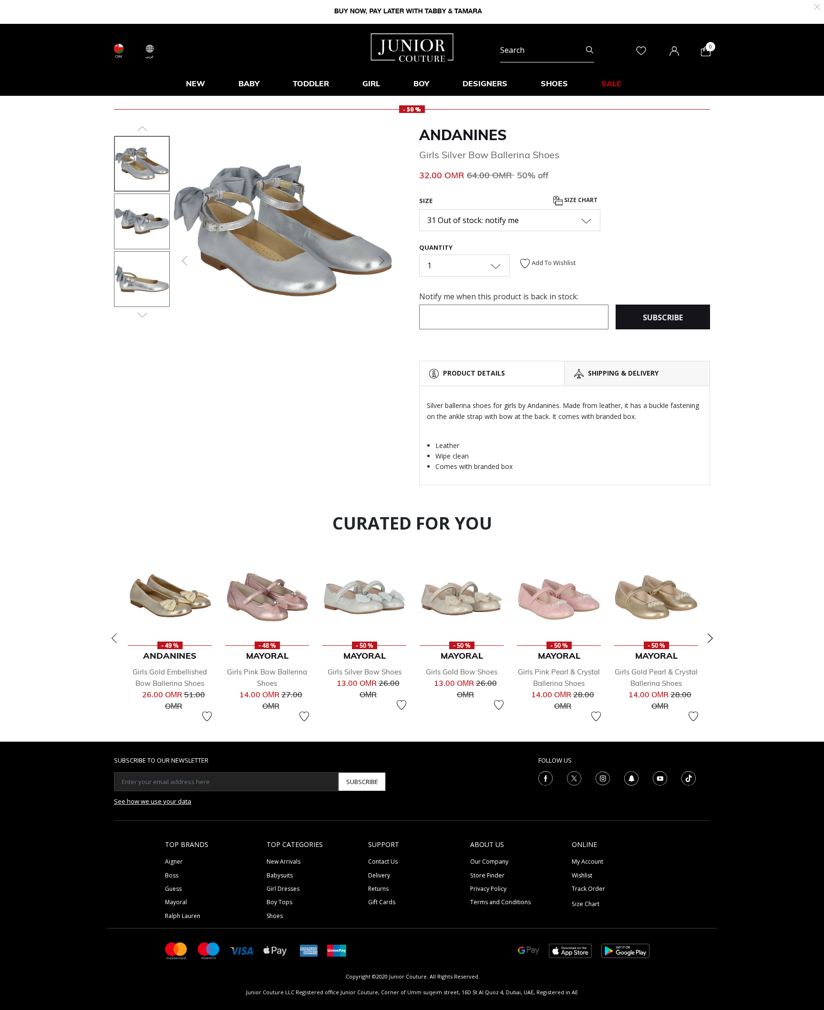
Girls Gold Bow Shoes (461, 671)
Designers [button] (485, 83)
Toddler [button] (311, 83)
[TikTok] (688, 778)
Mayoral (176, 902)
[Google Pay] (528, 950)
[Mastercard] (176, 950)
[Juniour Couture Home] (412, 46)
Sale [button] (611, 83)
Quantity (436, 247)
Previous (114, 638)
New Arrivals (283, 861)
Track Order (588, 889)
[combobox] (547, 50)
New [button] (195, 83)
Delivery (379, 875)
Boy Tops (279, 902)
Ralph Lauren (182, 916)
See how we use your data (152, 801)
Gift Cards (381, 902)
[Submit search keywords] (589, 50)
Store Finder (487, 875)
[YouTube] (660, 778)
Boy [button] (421, 83)
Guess (173, 889)
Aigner (174, 861)
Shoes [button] (554, 83)
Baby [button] (248, 83)
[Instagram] (603, 778)
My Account (587, 861)
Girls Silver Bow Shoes (365, 671)
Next (710, 638)
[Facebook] (545, 778)
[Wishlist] (207, 716)
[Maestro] (208, 950)
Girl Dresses (283, 889)
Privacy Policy (488, 889)
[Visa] (242, 950)
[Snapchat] (631, 778)
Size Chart (580, 200)
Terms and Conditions (500, 902)
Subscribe (362, 781)
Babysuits (280, 875)
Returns (378, 889)
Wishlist (582, 875)
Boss (171, 875)
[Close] (817, 5)
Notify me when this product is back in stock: (498, 296)
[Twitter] (574, 778)
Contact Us (383, 861)
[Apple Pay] (275, 950)
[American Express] (309, 950)
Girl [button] (371, 83)
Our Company (489, 861)
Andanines (463, 135)
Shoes (275, 916)
